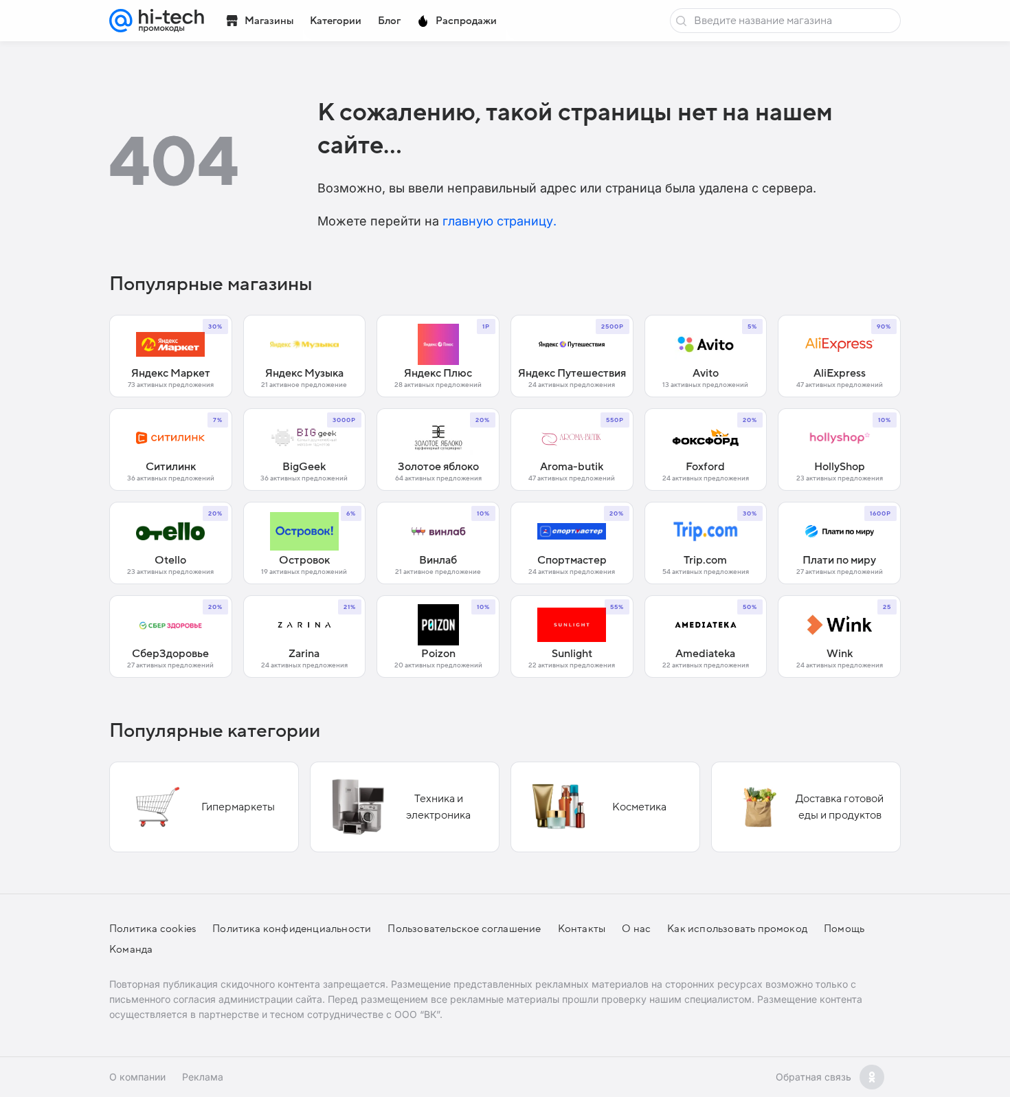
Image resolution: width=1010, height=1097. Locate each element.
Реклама (202, 1077)
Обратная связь (813, 1077)
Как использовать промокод (737, 928)
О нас (636, 928)
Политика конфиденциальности (291, 928)
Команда (131, 949)
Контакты (582, 928)
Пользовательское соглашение (464, 928)
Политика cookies (152, 928)
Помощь (844, 928)
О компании (137, 1077)
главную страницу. (499, 221)
